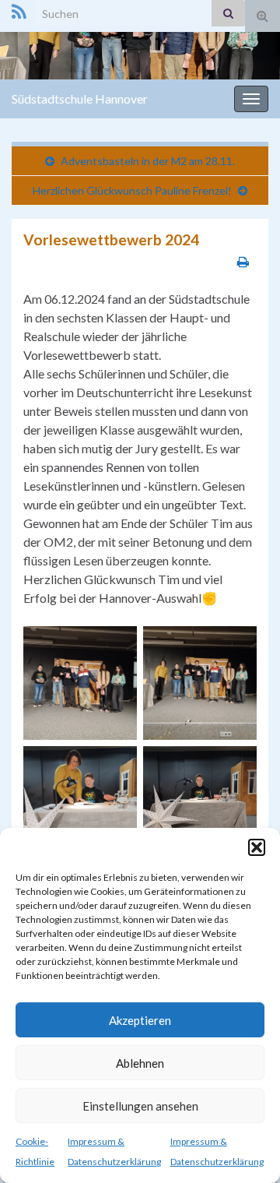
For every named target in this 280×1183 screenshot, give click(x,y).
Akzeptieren (140, 1020)
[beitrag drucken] (243, 261)
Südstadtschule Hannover (80, 98)
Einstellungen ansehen (140, 1106)
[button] (256, 847)
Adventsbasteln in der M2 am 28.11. (148, 160)
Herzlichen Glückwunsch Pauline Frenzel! (132, 190)
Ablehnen (140, 1063)
